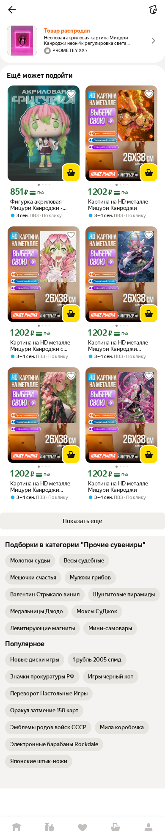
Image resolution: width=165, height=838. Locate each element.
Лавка (49, 827)
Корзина (115, 827)
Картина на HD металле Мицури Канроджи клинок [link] (118, 345)
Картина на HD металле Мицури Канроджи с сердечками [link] (40, 345)
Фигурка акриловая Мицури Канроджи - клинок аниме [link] (36, 204)
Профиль (148, 827)
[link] (30, 561)
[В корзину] (71, 172)
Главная (16, 827)
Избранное (82, 827)
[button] (12, 10)
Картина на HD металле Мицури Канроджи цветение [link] (40, 486)
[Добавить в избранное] (71, 94)
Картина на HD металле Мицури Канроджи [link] (118, 204)
